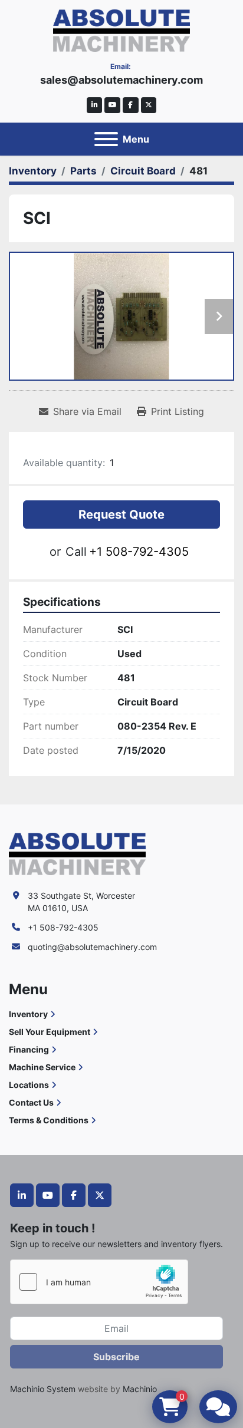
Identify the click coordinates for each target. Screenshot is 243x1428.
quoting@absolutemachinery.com (92, 947)
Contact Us (31, 1102)
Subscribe (116, 1357)
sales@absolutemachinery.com (121, 80)
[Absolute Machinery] (77, 853)
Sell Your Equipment (49, 1032)
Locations (29, 1085)
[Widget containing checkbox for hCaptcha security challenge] (99, 1281)
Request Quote (121, 514)
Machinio (140, 1389)
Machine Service (42, 1067)
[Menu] (106, 139)
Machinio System (42, 1389)
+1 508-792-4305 (139, 552)
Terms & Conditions (48, 1120)
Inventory (28, 1014)
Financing (29, 1049)
